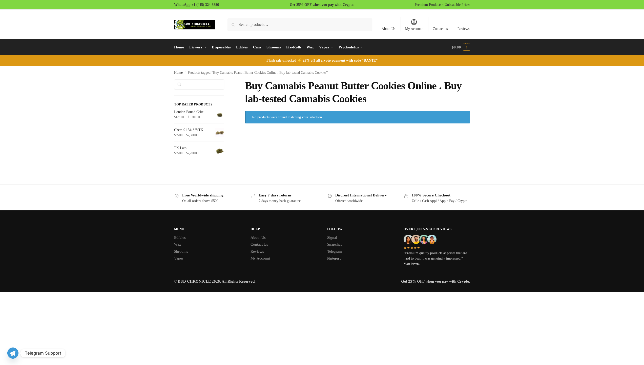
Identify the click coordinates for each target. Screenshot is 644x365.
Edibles (180, 237)
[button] (461, 47)
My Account (414, 29)
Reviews (463, 29)
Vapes (178, 258)
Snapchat (334, 244)
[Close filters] (225, 82)
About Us (388, 29)
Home (178, 73)
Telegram (334, 251)
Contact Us (259, 244)
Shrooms (181, 251)
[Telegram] (12, 353)
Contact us (440, 29)
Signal (332, 237)
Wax (177, 244)
